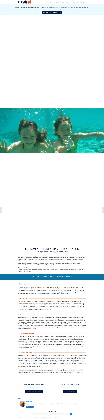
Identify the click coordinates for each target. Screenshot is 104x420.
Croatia (20, 336)
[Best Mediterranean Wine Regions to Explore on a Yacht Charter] (103, 210)
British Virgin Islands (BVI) (25, 287)
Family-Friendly (39, 417)
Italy (43, 417)
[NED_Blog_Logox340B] (24, 2)
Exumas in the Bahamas (44, 355)
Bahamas (22, 417)
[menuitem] (47, 2)
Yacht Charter (58, 417)
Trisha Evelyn (29, 401)
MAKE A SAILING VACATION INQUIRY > (52, 12)
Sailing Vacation (47, 417)
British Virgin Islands (28, 417)
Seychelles (53, 417)
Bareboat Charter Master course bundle (48, 277)
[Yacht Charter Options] (1, 210)
